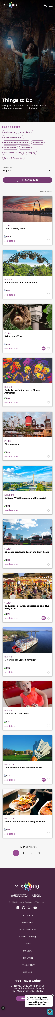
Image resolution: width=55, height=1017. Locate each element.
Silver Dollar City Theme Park (20, 282)
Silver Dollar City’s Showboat (20, 660)
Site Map (27, 972)
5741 (8, 506)
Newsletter (27, 922)
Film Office (27, 958)
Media (27, 944)
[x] (29, 907)
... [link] (31, 853)
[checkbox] (9, 132)
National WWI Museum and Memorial (25, 498)
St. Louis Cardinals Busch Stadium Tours (26, 552)
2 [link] (23, 853)
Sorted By (7, 167)
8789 (8, 344)
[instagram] (23, 907)
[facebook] (17, 907)
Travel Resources (27, 929)
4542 (8, 614)
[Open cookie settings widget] (3, 1008)
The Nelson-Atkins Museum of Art (23, 767)
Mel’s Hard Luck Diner (16, 713)
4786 (8, 721)
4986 (8, 560)
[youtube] (35, 907)
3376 (8, 775)
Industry (27, 951)
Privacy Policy (27, 965)
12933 (8, 236)
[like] (49, 241)
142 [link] (39, 853)
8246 (8, 398)
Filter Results (30, 180)
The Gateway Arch (14, 228)
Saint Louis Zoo (13, 336)
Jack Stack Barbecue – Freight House (24, 821)
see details (9, 241)
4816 (8, 668)
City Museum (11, 444)
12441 (8, 290)
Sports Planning (27, 936)
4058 (8, 829)
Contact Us (27, 915)
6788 (8, 452)
